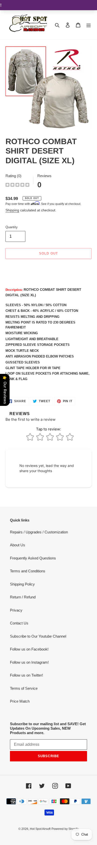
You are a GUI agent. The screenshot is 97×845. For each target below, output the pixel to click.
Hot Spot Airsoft (40, 829)
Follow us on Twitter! (26, 675)
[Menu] (88, 25)
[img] (17, 185)
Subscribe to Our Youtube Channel (38, 636)
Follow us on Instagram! (29, 662)
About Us (17, 545)
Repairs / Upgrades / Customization (39, 532)
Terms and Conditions (27, 571)
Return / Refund (23, 597)
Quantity (11, 227)
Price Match (20, 701)
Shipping (12, 210)
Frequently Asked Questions (33, 558)
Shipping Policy (22, 584)
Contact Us (19, 623)
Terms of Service (24, 688)
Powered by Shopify (65, 829)
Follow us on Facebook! (29, 649)
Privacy (16, 610)
